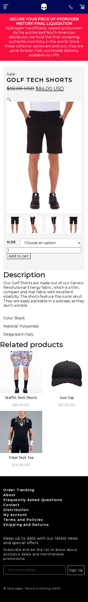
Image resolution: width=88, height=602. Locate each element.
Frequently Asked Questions (33, 500)
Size (11, 242)
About (9, 495)
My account (15, 515)
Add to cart (19, 256)
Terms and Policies (23, 520)
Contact (11, 505)
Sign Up (76, 570)
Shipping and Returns (26, 525)
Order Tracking (19, 490)
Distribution (16, 510)
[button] (9, 99)
